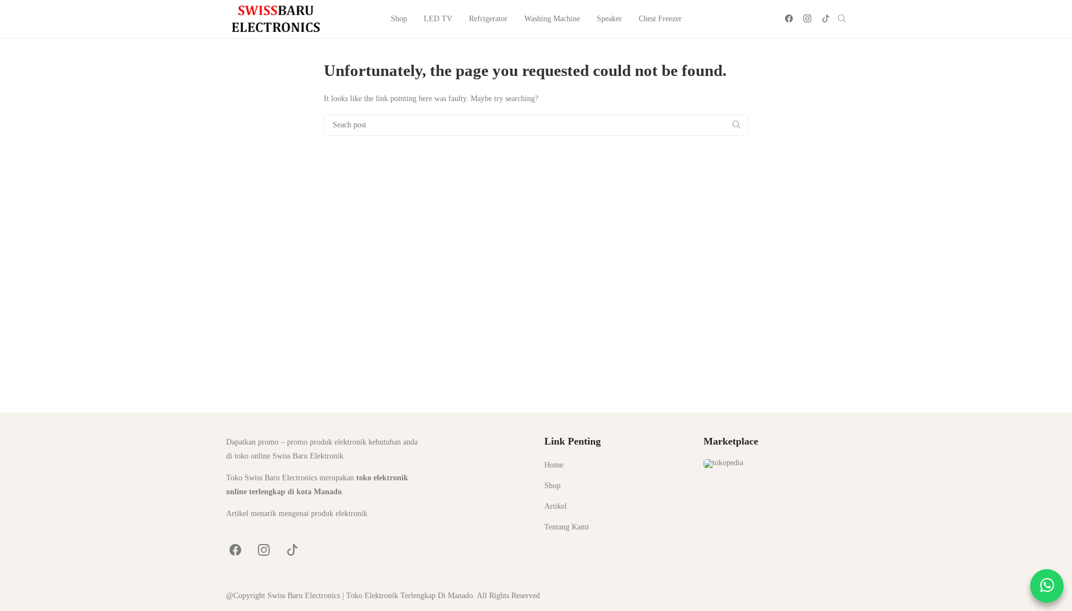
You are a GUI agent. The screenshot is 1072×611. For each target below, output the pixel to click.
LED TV (438, 19)
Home (553, 465)
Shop (399, 19)
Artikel (555, 506)
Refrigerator (488, 19)
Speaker (609, 19)
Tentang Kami (566, 527)
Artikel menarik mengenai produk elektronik (296, 513)
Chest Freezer (660, 19)
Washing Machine (552, 19)
